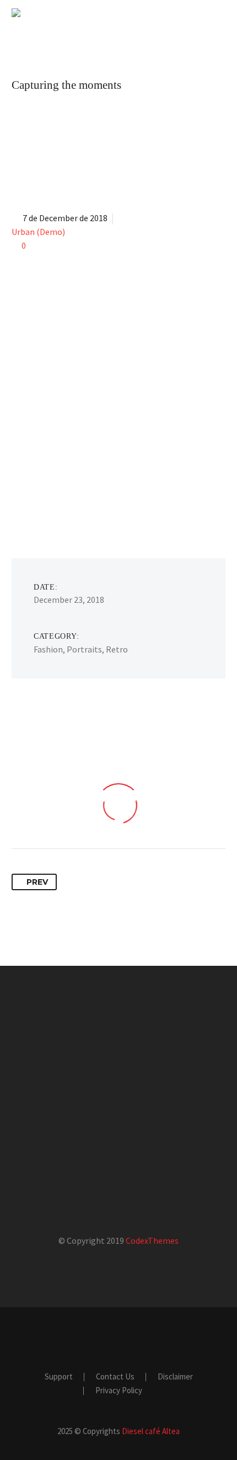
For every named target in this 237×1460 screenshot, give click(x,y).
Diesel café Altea (151, 1431)
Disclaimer (175, 1377)
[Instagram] (125, 1337)
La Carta (159, 29)
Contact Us (115, 1377)
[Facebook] (111, 1337)
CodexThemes (152, 1240)
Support (59, 1377)
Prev (37, 882)
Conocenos (90, 29)
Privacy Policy (118, 1391)
